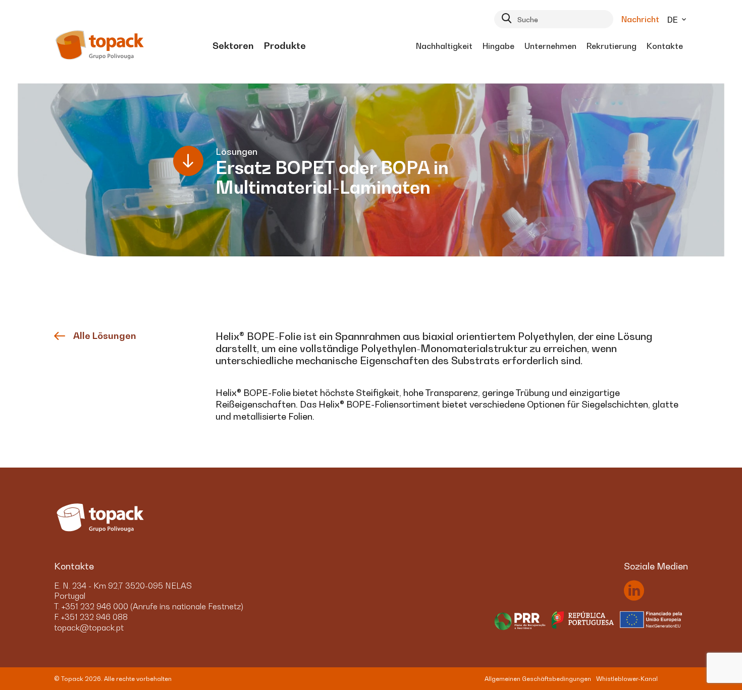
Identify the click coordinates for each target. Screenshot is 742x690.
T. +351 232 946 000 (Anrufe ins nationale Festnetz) (148, 606)
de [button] (673, 20)
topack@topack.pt (89, 627)
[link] (233, 46)
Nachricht (640, 19)
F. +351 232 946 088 (91, 617)
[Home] (100, 45)
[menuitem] (233, 46)
